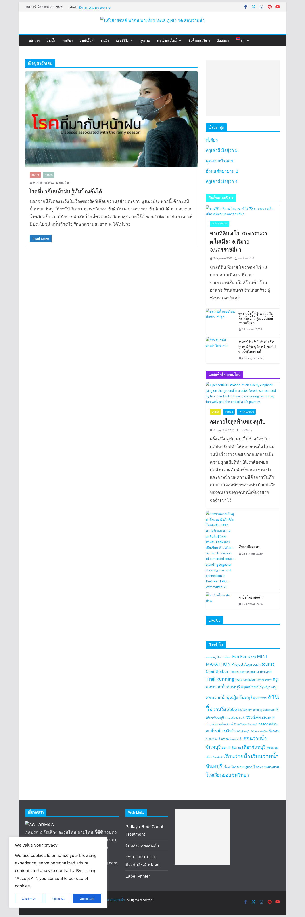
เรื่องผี (227, 767)
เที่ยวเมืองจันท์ (214, 757)
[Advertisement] (243, 88)
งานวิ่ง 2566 (225, 709)
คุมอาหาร (260, 698)
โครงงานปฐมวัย (242, 767)
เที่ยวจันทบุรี (254, 747)
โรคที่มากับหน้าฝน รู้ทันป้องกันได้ (66, 191)
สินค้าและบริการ (199, 40)
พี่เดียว (212, 140)
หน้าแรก (34, 40)
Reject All (58, 898)
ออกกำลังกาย (231, 747)
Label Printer (137, 876)
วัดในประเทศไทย (259, 731)
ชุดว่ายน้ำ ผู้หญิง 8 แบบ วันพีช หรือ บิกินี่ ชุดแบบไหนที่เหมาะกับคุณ (255, 318)
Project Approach (246, 664)
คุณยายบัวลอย (219, 161)
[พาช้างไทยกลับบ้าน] (220, 600)
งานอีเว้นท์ (86, 40)
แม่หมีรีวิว (122, 40)
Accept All (87, 898)
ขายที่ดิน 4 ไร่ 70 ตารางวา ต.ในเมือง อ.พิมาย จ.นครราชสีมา (238, 241)
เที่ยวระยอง (272, 747)
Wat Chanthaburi (246, 680)
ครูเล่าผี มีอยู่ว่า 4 (222, 181)
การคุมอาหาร (264, 679)
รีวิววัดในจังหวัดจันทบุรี (245, 724)
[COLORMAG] (39, 824)
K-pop (252, 657)
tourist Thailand (261, 672)
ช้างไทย (229, 411)
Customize (29, 898)
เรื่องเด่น (49, 175)
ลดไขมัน (230, 731)
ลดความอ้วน (267, 724)
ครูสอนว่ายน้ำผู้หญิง (255, 687)
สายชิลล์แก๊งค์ (246, 258)
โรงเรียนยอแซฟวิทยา (227, 775)
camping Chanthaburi (218, 657)
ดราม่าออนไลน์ (167, 40)
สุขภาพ (145, 40)
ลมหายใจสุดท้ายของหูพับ (238, 421)
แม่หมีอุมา (65, 182)
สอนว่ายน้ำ (236, 739)
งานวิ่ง (104, 40)
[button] (130, 40)
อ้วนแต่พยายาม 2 (94, 8)
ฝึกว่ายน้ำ (240, 718)
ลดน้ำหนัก (214, 730)
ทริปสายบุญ (255, 710)
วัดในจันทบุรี (242, 731)
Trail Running (220, 679)
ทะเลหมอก (269, 710)
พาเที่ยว (67, 40)
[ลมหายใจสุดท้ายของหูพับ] (243, 393)
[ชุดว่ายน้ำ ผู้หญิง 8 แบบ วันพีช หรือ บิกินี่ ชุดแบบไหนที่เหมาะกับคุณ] (220, 322)
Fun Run (239, 656)
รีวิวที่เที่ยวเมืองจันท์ (219, 724)
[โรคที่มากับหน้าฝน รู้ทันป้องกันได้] (111, 119)
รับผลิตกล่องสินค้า (142, 845)
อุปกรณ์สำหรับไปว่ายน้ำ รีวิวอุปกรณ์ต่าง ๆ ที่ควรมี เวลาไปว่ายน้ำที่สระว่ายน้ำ (257, 347)
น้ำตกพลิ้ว (230, 718)
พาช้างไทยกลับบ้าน (250, 597)
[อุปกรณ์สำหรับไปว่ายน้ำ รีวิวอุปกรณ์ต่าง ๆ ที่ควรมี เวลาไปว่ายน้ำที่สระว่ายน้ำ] (220, 350)
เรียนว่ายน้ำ (236, 756)
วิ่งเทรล (224, 739)
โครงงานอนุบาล (266, 766)
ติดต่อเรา (223, 40)
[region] (58, 872)
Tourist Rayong (239, 672)
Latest (215, 411)
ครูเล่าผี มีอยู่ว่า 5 (222, 150)
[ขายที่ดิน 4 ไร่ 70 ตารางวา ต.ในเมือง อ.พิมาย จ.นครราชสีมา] (243, 211)
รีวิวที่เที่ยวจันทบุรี (260, 717)
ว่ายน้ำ (51, 40)
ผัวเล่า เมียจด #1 (249, 547)
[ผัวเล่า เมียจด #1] (220, 550)
